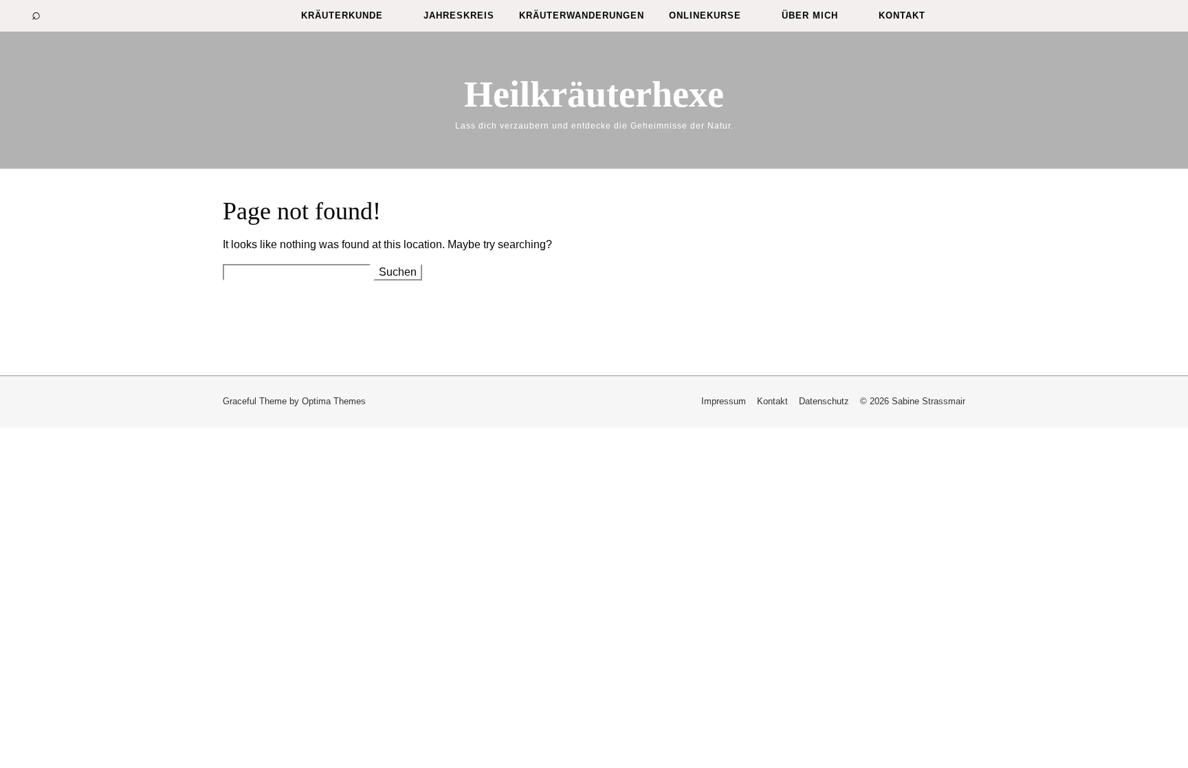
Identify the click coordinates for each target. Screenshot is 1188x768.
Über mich (810, 15)
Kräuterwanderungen (581, 15)
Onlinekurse (705, 15)
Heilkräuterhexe (594, 94)
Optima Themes (334, 401)
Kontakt (902, 15)
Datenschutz (824, 401)
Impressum (723, 401)
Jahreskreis (459, 15)
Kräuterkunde (342, 15)
